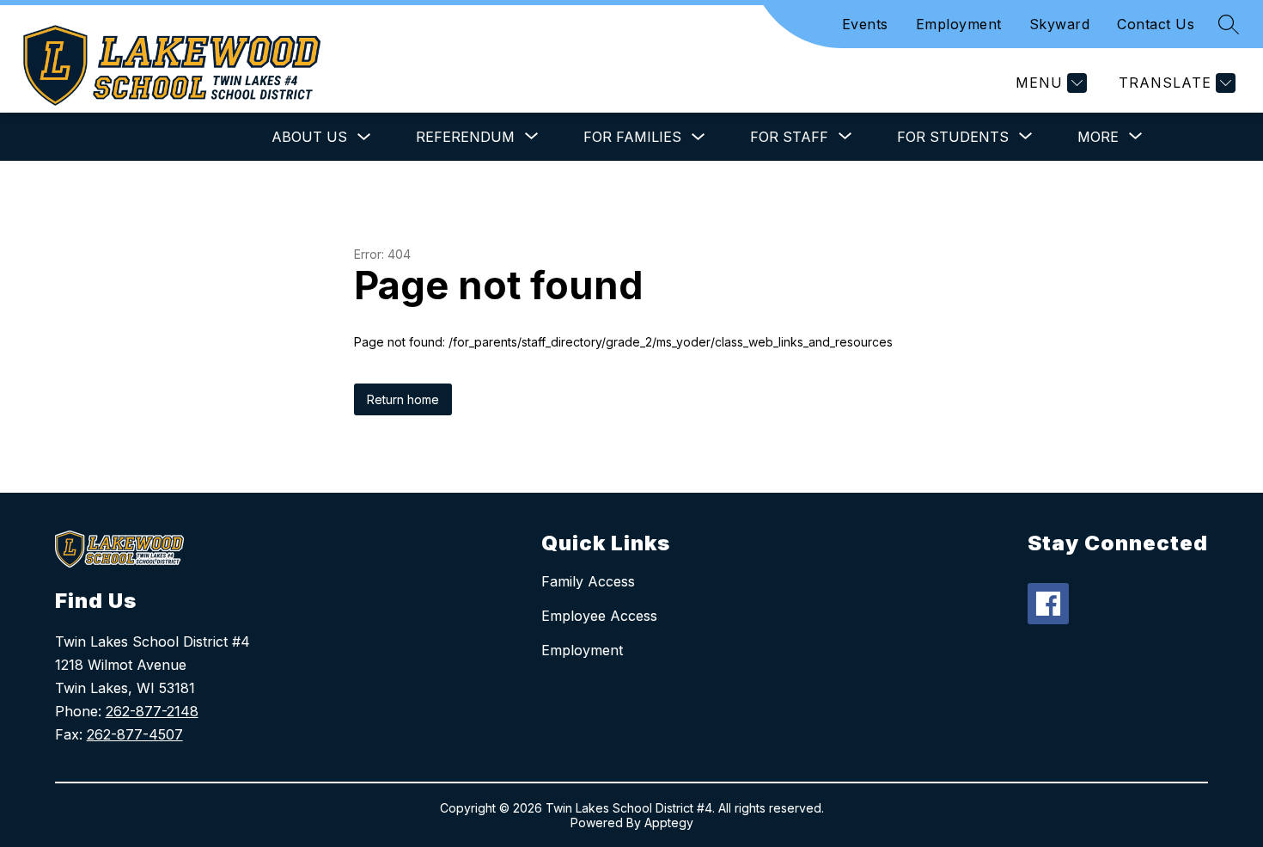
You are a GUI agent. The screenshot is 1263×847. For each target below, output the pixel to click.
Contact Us (1155, 24)
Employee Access (599, 615)
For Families (632, 136)
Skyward (1059, 24)
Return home (403, 399)
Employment (959, 24)
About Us (309, 136)
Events (865, 24)
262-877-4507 (135, 734)
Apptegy (668, 822)
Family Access (588, 581)
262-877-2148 (152, 711)
